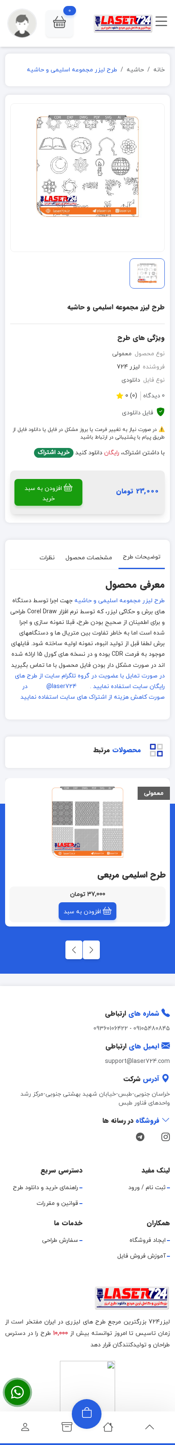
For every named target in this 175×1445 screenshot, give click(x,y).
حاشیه (135, 70)
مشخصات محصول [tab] (88, 558)
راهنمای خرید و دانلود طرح (45, 1188)
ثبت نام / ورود (147, 1188)
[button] (59, 23)
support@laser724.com (137, 1061)
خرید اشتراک (54, 452)
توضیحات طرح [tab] (142, 557)
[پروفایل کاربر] (25, 1429)
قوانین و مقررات (57, 1203)
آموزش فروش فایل (141, 1256)
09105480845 (151, 1029)
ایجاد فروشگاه (148, 1240)
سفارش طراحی (60, 1240)
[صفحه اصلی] (108, 1429)
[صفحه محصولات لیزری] (67, 1429)
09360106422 (110, 1029)
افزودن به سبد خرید (43, 493)
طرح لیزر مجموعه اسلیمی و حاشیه (119, 601)
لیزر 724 (128, 367)
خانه (159, 70)
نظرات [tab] (47, 558)
